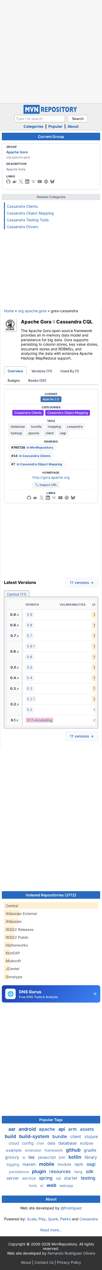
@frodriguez (71, 1208)
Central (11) (16, 594)
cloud (14, 1143)
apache (33, 433)
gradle (90, 1150)
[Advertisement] (51, 51)
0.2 (29, 710)
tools (33, 1185)
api (62, 1129)
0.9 (29, 614)
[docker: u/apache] (15, 181)
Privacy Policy (69, 1262)
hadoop (16, 433)
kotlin (75, 1157)
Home (9, 311)
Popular (55, 126)
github (74, 1150)
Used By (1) (69, 371)
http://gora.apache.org (51, 477)
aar (12, 1129)
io (24, 1157)
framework (54, 1150)
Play (42, 1219)
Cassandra (89, 1219)
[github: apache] (8, 181)
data (51, 1143)
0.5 (29, 667)
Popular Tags (51, 1119)
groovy (12, 1157)
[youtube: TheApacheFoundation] (40, 181)
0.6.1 (31, 646)
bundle (36, 426)
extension (33, 1150)
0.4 (29, 678)
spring (46, 1178)
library (90, 1157)
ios (32, 1157)
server (13, 1178)
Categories (33, 126)
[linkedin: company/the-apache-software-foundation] (27, 181)
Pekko (65, 1219)
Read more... (51, 1230)
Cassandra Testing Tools (28, 220)
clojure (91, 1136)
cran (41, 1143)
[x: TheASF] (21, 181)
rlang (79, 1171)
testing (88, 1178)
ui (42, 1185)
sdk (89, 1171)
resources (60, 1171)
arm (73, 1129)
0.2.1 (31, 699)
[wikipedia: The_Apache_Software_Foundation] (33, 181)
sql (59, 1178)
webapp (66, 1185)
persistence (19, 1171)
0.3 (29, 688)
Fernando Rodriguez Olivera (71, 1253)
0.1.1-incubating (39, 720)
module (65, 1164)
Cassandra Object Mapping (30, 213)
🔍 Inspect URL (46, 485)
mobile (47, 1164)
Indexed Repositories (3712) (51, 895)
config (28, 1143)
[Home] (51, 112)
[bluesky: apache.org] (52, 181)
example (14, 1150)
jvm (62, 1157)
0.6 (29, 657)
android (28, 1129)
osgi (63, 433)
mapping (54, 426)
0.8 (29, 625)
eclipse (86, 1143)
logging (13, 1164)
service (29, 1178)
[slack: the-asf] (46, 181)
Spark (53, 1219)
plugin (39, 1171)
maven (29, 1164)
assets (87, 1129)
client (50, 433)
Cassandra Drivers (22, 226)
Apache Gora (16, 152)
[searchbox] (39, 118)
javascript (47, 1157)
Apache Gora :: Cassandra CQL (57, 321)
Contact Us (44, 1262)
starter (71, 1178)
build (11, 1136)
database (18, 426)
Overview (15, 371)
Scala (31, 1219)
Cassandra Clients (22, 206)
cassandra (75, 426)
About (72, 126)
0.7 (29, 636)
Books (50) (37, 380)
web (52, 1185)
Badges (14, 380)
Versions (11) (41, 371)
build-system (34, 1136)
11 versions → (82, 582)
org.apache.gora (32, 311)
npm (79, 1164)
